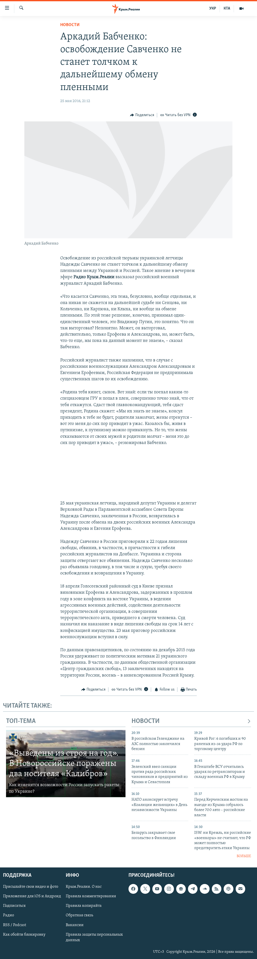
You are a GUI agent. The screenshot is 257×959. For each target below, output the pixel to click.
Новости (70, 25)
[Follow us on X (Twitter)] (145, 889)
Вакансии (75, 925)
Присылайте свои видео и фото (30, 887)
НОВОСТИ (146, 721)
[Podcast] (228, 889)
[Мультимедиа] (241, 8)
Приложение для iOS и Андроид (32, 897)
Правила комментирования (91, 897)
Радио (8, 916)
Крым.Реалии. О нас (84, 887)
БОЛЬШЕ (244, 856)
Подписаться (14, 906)
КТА (227, 9)
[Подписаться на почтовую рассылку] (240, 889)
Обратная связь (79, 916)
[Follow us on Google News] (181, 889)
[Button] (142, 115)
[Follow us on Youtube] (157, 889)
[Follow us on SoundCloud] (204, 889)
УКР (212, 9)
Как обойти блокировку (24, 935)
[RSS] (216, 889)
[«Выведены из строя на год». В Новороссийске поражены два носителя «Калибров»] (65, 763)
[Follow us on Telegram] (193, 889)
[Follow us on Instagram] (169, 889)
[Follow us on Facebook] (133, 889)
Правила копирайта (84, 906)
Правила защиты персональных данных (94, 937)
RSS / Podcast (14, 925)
